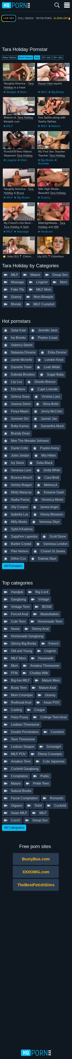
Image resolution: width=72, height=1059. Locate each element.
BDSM (46, 606)
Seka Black (44, 463)
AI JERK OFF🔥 (62, 18)
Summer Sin (20, 418)
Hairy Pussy (19, 717)
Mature (55, 126)
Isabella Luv (19, 514)
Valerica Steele (22, 345)
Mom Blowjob (43, 297)
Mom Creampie (22, 695)
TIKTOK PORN (44, 18)
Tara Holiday (25, 117)
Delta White (52, 470)
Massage (23, 231)
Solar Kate (18, 330)
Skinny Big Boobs (23, 643)
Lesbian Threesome (25, 724)
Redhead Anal (21, 702)
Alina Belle (51, 404)
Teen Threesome (23, 739)
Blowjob (11, 92)
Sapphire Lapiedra (24, 536)
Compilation (19, 776)
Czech (15, 820)
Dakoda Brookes (23, 374)
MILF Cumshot (43, 304)
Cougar (39, 710)
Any (37, 57)
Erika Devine (57, 352)
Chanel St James (53, 551)
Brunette (43, 163)
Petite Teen (41, 783)
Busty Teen (19, 687)
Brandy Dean (20, 433)
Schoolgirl (54, 746)
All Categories (14, 827)
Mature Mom (51, 680)
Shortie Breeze (45, 382)
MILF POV (18, 754)
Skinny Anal (40, 629)
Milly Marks (19, 521)
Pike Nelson (19, 551)
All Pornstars (13, 566)
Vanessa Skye (49, 521)
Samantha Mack (52, 426)
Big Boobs (57, 92)
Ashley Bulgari (21, 485)
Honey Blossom (51, 514)
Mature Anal (47, 687)
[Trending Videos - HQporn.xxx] (16, 5)
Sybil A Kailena (22, 529)
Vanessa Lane (21, 470)
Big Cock (41, 592)
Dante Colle (19, 448)
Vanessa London (55, 544)
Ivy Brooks (18, 337)
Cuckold (60, 805)
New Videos (9, 57)
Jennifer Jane (47, 330)
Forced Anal (19, 614)
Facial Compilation (24, 798)
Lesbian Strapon (22, 746)
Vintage (43, 599)
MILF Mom (43, 289)
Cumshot (57, 732)
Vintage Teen (20, 606)
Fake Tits (17, 289)
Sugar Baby (55, 374)
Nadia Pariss (20, 499)
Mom (23, 92)
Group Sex (60, 274)
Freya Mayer (20, 411)
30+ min (57, 57)
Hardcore (47, 231)
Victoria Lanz (51, 396)
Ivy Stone (17, 463)
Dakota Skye (47, 558)
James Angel (49, 507)
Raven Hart (45, 83)
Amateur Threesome (44, 665)
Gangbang (18, 599)
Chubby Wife (39, 673)
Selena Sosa (20, 396)
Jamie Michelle (21, 359)
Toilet (38, 805)
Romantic (57, 798)
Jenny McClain (51, 411)
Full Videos (26, 18)
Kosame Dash (54, 492)
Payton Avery (49, 448)
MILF (44, 92)
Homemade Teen (50, 621)
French (54, 643)
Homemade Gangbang (27, 636)
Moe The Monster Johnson (30, 440)
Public (44, 776)
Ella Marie (18, 389)
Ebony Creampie (50, 754)
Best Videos (25, 57)
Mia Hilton (48, 455)
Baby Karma (20, 426)
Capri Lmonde (48, 389)
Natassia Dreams (23, 352)
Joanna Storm (21, 404)
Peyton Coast (47, 337)
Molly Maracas (21, 492)
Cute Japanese (54, 761)
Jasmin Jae (49, 418)
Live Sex (8, 18)
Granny (45, 197)
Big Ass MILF (20, 680)
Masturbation (49, 614)
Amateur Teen (21, 761)
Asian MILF (19, 813)
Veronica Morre (52, 499)
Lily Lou (16, 382)
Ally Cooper (19, 507)
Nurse (15, 629)
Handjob (17, 592)
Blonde (16, 304)
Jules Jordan (20, 455)
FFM (14, 673)
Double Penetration (25, 732)
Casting (16, 710)
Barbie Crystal (21, 544)
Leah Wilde (52, 367)
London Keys (54, 359)
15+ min (46, 57)
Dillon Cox (18, 558)
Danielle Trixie (21, 367)
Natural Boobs (21, 791)
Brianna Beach (21, 477)
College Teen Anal (53, 717)
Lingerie (11, 160)
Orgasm (16, 805)
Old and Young (21, 651)
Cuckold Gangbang (25, 768)
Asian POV (51, 702)
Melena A (50, 485)
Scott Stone (58, 536)
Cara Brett (51, 477)
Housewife (45, 658)
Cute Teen (18, 621)
